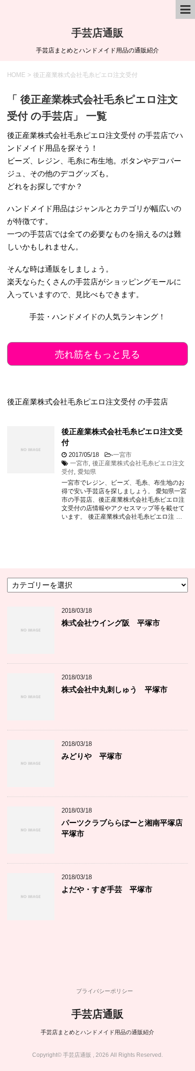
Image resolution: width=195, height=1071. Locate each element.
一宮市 (122, 454)
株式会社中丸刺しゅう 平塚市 (115, 689)
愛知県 (87, 471)
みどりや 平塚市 (92, 756)
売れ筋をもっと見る (97, 354)
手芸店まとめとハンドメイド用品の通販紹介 (97, 1032)
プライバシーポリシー (104, 991)
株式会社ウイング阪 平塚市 (111, 623)
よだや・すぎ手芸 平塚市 (107, 889)
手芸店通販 (97, 33)
